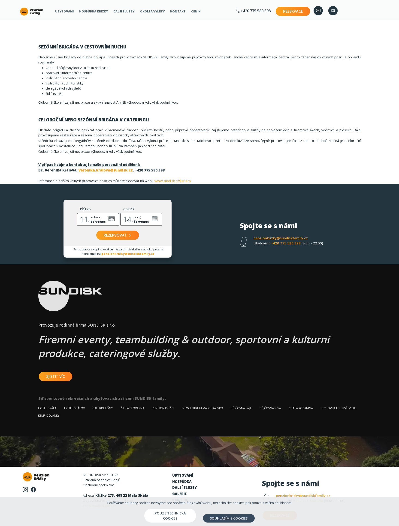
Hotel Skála (47, 408)
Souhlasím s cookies (229, 518)
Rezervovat (116, 235)
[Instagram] (25, 489)
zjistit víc (55, 376)
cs (333, 10)
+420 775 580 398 (255, 10)
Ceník (195, 11)
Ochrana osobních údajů (101, 480)
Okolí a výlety (152, 11)
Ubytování (64, 11)
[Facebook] (33, 489)
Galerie (179, 493)
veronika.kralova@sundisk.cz (106, 170)
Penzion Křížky (163, 408)
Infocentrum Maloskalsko (202, 408)
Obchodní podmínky (98, 485)
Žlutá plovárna (132, 408)
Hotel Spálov (74, 408)
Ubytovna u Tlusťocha (338, 408)
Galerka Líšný (102, 408)
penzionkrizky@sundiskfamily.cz (127, 254)
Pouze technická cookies (170, 515)
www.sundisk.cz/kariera (172, 180)
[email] (318, 10)
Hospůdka (182, 481)
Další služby (123, 11)
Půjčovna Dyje (241, 408)
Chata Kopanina (301, 408)
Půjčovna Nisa (270, 408)
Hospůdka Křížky (93, 11)
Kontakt (178, 11)
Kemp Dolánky (48, 416)
